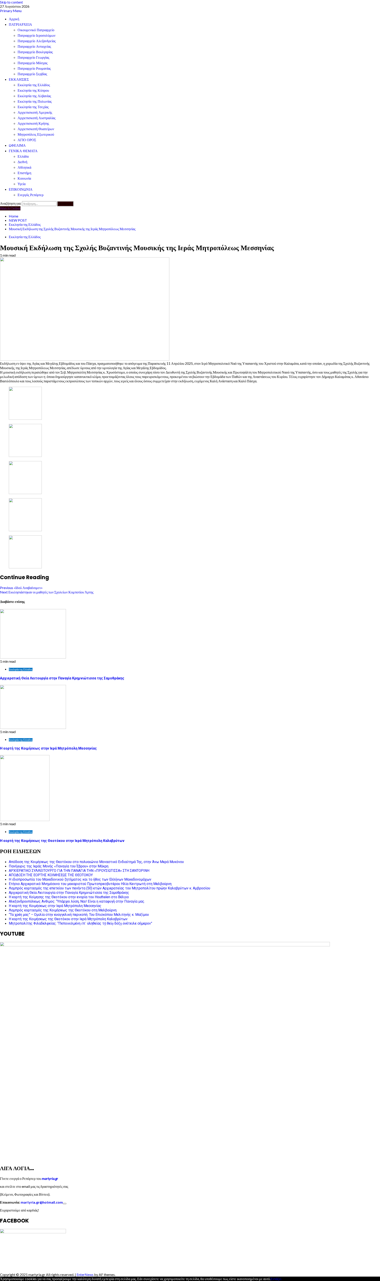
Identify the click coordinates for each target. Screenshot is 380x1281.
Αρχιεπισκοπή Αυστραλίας (36, 117)
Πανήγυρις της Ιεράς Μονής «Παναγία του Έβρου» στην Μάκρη (58, 866)
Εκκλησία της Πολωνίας (35, 101)
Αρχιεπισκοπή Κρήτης (33, 123)
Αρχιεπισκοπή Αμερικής (35, 112)
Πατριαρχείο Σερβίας (32, 74)
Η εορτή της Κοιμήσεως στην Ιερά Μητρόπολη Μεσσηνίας (48, 748)
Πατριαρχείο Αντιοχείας (34, 46)
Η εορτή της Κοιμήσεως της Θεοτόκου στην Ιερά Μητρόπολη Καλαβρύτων (62, 841)
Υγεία (22, 183)
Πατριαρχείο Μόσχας (33, 63)
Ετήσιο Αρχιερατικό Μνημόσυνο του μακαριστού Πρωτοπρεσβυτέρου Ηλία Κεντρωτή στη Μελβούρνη (90, 884)
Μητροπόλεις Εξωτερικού (36, 134)
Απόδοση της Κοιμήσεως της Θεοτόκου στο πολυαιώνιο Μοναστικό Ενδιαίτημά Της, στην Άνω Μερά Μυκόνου (96, 862)
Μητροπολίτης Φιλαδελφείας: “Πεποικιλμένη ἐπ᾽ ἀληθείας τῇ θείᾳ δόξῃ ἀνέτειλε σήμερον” (80, 923)
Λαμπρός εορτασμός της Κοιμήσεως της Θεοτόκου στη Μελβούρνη (63, 910)
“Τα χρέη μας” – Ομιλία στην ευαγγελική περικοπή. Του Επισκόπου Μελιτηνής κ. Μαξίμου (79, 914)
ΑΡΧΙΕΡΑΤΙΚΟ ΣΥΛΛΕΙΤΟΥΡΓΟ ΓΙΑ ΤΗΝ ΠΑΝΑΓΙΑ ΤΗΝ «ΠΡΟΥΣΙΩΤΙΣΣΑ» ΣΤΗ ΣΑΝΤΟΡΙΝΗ (79, 871)
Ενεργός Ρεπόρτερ (31, 194)
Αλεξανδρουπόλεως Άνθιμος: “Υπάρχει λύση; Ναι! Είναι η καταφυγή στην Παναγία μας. (77, 901)
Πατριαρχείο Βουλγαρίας (35, 52)
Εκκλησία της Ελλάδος (34, 85)
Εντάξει (275, 1279)
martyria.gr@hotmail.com (42, 1202)
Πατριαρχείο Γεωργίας (33, 57)
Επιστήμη (24, 172)
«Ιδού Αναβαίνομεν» (21, 588)
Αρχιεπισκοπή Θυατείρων (36, 128)
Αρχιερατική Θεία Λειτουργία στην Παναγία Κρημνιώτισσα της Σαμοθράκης (62, 678)
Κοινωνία (24, 178)
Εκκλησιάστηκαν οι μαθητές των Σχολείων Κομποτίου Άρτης (46, 592)
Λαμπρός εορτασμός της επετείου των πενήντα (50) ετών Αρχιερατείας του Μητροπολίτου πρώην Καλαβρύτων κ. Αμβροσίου (109, 888)
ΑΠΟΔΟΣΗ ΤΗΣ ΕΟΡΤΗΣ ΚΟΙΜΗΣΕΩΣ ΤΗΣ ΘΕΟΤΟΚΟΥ (51, 875)
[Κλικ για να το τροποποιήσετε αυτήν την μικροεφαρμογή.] (64, 1203)
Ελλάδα (23, 156)
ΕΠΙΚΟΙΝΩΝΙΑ (21, 189)
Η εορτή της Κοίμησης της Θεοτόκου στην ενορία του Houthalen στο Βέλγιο (69, 897)
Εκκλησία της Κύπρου (33, 90)
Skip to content (11, 2)
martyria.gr (49, 1178)
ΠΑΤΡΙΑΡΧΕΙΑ (20, 24)
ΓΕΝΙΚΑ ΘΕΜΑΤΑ (23, 150)
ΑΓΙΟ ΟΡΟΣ (27, 139)
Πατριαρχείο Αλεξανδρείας (37, 41)
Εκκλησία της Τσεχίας (33, 106)
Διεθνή (22, 161)
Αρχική (14, 19)
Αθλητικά (24, 167)
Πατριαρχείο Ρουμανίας (34, 68)
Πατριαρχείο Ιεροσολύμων (36, 35)
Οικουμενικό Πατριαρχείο (36, 30)
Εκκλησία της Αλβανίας (34, 96)
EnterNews (85, 1274)
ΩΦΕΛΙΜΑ (17, 145)
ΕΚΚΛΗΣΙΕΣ (19, 79)
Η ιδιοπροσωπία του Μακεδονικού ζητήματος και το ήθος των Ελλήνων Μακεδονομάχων (80, 879)
